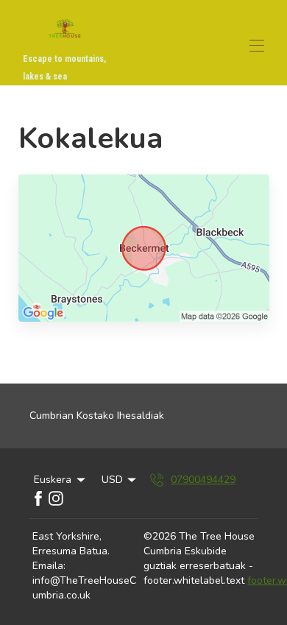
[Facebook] (38, 498)
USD (112, 480)
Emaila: (48, 566)
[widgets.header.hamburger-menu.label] (256, 46)
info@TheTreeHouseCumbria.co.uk (84, 587)
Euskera (52, 480)
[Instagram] (56, 498)
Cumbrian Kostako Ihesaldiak (96, 416)
